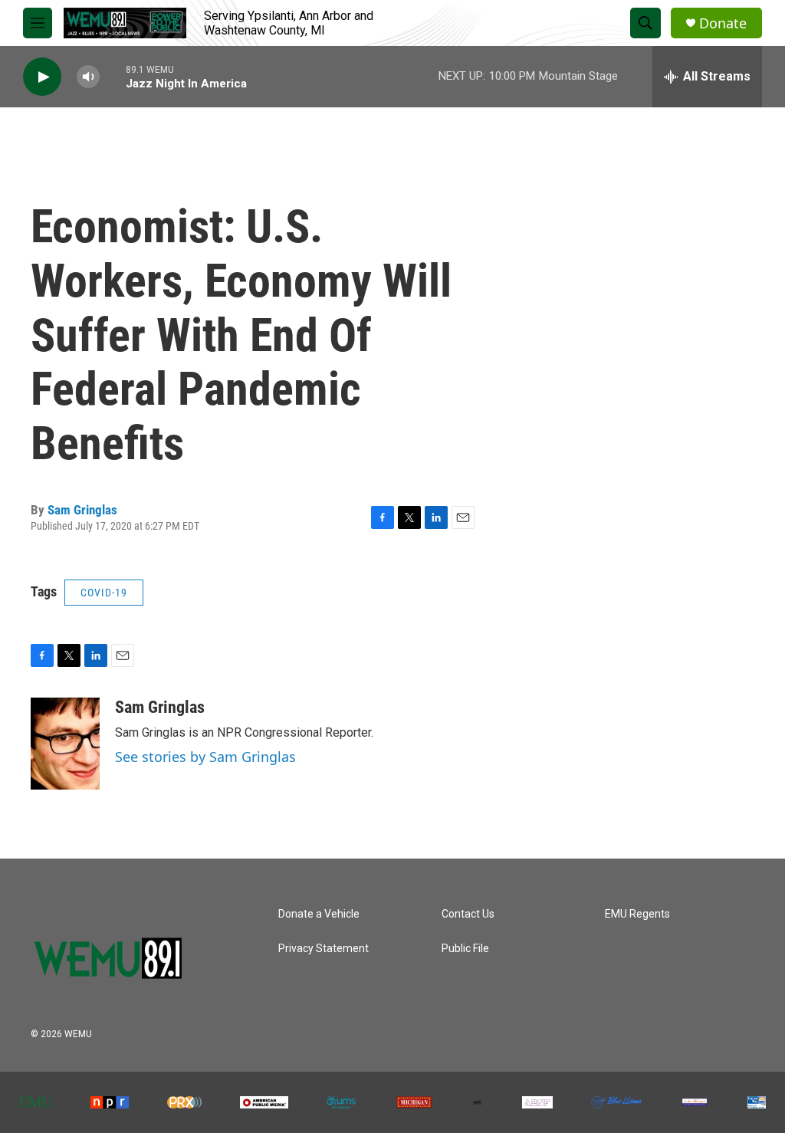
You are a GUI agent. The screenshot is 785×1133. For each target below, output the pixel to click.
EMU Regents (637, 914)
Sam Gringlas (82, 509)
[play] (42, 77)
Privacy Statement (323, 948)
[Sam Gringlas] (65, 744)
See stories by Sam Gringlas (205, 756)
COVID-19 (103, 592)
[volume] (88, 77)
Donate (723, 23)
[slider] (112, 76)
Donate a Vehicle (319, 914)
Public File (465, 948)
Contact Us (468, 914)
